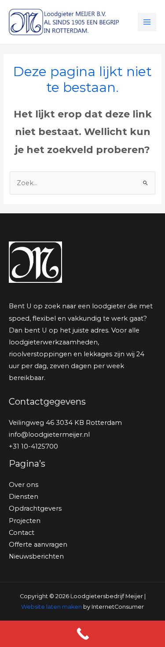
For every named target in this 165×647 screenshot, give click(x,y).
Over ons (23, 485)
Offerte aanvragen (38, 544)
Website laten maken (51, 606)
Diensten (23, 497)
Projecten (24, 521)
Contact (21, 533)
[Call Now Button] (82, 634)
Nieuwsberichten (36, 556)
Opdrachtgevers (35, 508)
